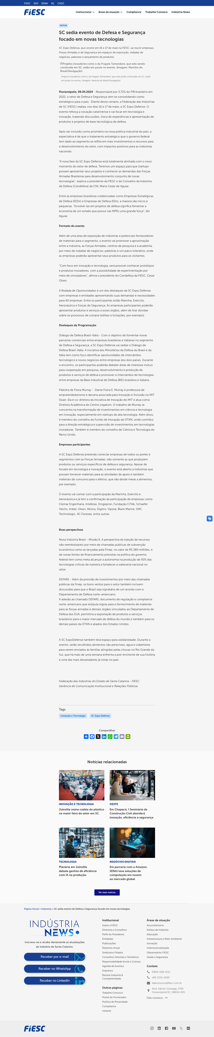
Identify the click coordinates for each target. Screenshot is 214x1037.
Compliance (109, 1006)
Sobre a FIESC (110, 925)
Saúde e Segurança (157, 957)
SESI (36, 3)
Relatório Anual (111, 947)
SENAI (44, 3)
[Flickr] (188, 1028)
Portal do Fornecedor (114, 997)
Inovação (152, 943)
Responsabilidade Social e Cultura (121, 961)
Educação (152, 934)
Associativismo (155, 925)
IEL (52, 3)
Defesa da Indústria (157, 929)
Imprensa (46, 909)
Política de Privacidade (115, 1001)
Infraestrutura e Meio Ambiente (164, 938)
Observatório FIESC (158, 952)
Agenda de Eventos (113, 966)
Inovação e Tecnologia (73, 715)
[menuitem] (85, 12)
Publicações (109, 943)
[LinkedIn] (159, 1028)
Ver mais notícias (107, 892)
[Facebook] (166, 1028)
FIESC (27, 3)
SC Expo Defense (100, 715)
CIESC (61, 3)
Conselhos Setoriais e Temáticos (120, 957)
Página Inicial (31, 909)
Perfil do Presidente (113, 934)
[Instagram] (152, 1028)
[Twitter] (181, 1028)
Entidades (107, 938)
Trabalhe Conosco (112, 992)
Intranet (106, 1010)
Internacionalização (158, 947)
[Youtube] (173, 1028)
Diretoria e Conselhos (114, 929)
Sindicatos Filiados (112, 952)
